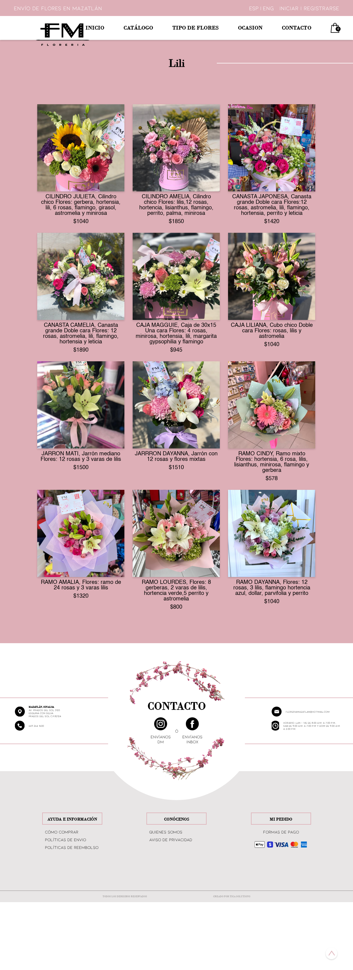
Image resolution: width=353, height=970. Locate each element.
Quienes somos (165, 831)
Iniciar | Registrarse (309, 8)
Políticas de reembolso (71, 847)
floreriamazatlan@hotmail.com (308, 711)
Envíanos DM (161, 739)
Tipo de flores (195, 28)
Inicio (94, 28)
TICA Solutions (240, 896)
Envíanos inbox (192, 739)
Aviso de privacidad (170, 839)
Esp (254, 8)
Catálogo (138, 28)
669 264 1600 (36, 725)
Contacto (296, 28)
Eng (268, 8)
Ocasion (250, 28)
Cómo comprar (61, 831)
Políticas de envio (65, 839)
